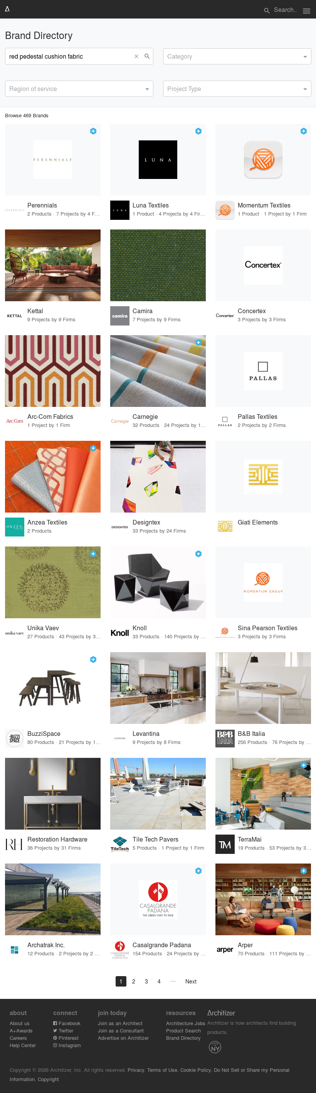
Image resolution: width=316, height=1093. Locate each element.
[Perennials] (53, 160)
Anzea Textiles (47, 522)
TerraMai (250, 839)
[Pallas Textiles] (263, 371)
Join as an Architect (120, 1023)
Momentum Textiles (264, 205)
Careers (18, 1037)
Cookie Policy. (196, 1069)
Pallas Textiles (257, 416)
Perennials (42, 205)
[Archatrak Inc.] (53, 899)
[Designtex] (158, 477)
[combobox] (237, 56)
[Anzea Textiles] (53, 477)
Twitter (65, 1030)
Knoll (140, 627)
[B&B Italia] (263, 688)
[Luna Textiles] (158, 160)
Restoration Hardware (57, 839)
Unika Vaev (43, 627)
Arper (245, 944)
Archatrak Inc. (46, 944)
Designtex (146, 522)
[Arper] (263, 899)
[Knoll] (158, 582)
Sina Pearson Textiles (268, 627)
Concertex (252, 310)
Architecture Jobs (185, 1023)
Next (191, 981)
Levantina (146, 733)
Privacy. (137, 1069)
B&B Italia (251, 733)
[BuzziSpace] (53, 688)
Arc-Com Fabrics (50, 416)
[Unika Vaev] (53, 582)
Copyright (48, 1079)
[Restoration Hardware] (53, 794)
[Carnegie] (158, 371)
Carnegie (145, 416)
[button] (138, 56)
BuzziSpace (44, 733)
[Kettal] (53, 265)
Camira (143, 310)
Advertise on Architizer (123, 1037)
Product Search (183, 1030)
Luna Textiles (151, 205)
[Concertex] (263, 265)
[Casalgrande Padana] (158, 899)
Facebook (69, 1023)
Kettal (35, 310)
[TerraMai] (263, 794)
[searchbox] (169, 55)
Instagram (69, 1045)
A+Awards (21, 1030)
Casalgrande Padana (162, 944)
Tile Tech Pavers (155, 839)
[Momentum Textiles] (263, 160)
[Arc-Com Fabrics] (53, 371)
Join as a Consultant (121, 1030)
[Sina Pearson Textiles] (263, 582)
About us (20, 1023)
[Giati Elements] (263, 477)
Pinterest (68, 1037)
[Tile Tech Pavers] (158, 794)
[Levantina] (158, 688)
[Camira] (158, 265)
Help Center (23, 1045)
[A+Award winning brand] (93, 131)
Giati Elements (258, 522)
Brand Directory (183, 1037)
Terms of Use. (163, 1069)
